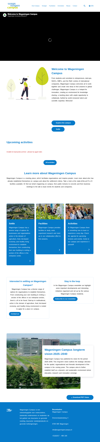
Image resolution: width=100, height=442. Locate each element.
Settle (58, 129)
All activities (50, 162)
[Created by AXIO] (92, 410)
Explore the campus (63, 123)
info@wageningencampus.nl (62, 430)
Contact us (15, 314)
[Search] (84, 6)
